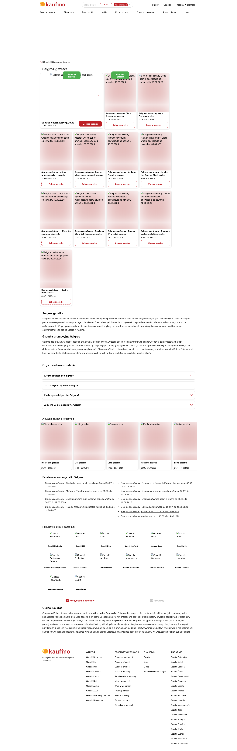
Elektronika (69, 12)
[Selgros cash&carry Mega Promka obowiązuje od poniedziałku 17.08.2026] (153, 92)
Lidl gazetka (80, 462)
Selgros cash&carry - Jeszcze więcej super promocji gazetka (89, 173)
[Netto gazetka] (189, 441)
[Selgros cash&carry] (71, 96)
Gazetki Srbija (177, 729)
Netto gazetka (180, 462)
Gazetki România (178, 724)
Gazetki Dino (91, 666)
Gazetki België (177, 661)
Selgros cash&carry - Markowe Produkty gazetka (122, 173)
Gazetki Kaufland (93, 671)
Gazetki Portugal (178, 719)
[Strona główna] (41, 62)
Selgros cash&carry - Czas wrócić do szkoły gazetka (53, 173)
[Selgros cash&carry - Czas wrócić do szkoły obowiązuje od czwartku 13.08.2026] (56, 151)
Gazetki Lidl (91, 661)
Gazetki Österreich (179, 657)
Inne (187, 12)
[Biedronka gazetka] (56, 441)
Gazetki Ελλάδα (178, 695)
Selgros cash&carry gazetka (57, 122)
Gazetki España (177, 685)
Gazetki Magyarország (180, 705)
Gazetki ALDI (92, 690)
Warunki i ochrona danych (155, 671)
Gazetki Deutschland (180, 676)
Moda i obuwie (121, 12)
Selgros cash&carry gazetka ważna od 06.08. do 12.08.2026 (150, 511)
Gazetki (167, 4)
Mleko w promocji (122, 681)
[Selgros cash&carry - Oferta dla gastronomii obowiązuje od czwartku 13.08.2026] (56, 210)
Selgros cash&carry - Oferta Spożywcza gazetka (118, 114)
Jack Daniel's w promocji (125, 676)
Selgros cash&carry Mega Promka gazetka (151, 114)
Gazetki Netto (92, 681)
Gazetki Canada (178, 666)
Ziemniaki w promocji (124, 705)
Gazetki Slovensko (179, 738)
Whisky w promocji (123, 685)
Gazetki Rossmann (94, 700)
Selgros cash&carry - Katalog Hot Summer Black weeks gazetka (154, 175)
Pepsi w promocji (122, 700)
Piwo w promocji (122, 690)
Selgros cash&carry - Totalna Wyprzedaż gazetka (121, 232)
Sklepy (155, 4)
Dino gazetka (114, 462)
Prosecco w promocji (124, 657)
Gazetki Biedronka (94, 657)
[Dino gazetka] (122, 441)
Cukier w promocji (122, 666)
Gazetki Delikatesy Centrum (98, 695)
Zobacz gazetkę (90, 123)
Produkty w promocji (185, 4)
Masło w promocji (122, 671)
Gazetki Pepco (92, 676)
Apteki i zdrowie (169, 12)
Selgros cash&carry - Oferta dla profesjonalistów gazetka (155, 232)
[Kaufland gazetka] (155, 441)
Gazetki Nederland (179, 714)
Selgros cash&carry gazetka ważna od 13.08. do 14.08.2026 (150, 516)
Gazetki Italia (176, 709)
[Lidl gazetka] (89, 441)
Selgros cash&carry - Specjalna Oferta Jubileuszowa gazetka (89, 232)
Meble (104, 12)
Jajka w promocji (122, 695)
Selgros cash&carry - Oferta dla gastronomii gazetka (56, 232)
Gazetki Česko (177, 671)
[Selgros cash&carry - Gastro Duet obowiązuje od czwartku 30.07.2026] (56, 269)
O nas (146, 666)
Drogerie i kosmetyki (145, 12)
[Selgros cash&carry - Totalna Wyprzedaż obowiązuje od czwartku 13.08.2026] (122, 210)
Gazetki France (177, 690)
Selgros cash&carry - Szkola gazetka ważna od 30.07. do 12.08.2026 (154, 506)
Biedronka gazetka (50, 462)
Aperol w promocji (122, 661)
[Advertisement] (118, 39)
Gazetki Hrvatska (178, 700)
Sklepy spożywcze (47, 12)
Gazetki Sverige (177, 733)
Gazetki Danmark (178, 681)
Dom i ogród (87, 12)
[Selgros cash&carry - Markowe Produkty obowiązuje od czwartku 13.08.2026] (122, 151)
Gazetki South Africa (179, 743)
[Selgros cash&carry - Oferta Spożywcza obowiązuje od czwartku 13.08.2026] (120, 92)
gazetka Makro (144, 352)
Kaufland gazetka (149, 462)
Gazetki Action (92, 685)
